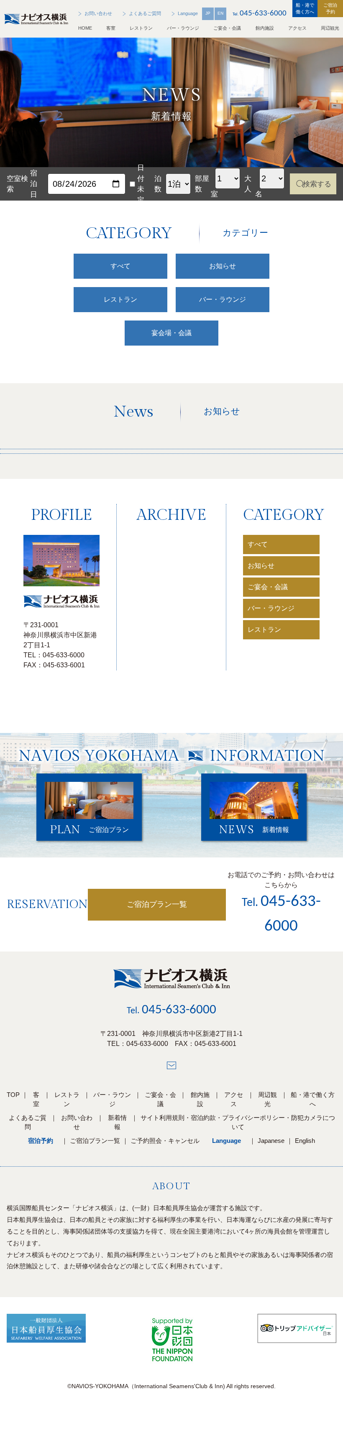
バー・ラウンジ (183, 28)
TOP (13, 1094)
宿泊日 (33, 183)
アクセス (297, 28)
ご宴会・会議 (227, 28)
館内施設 (265, 28)
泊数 (157, 184)
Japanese (271, 1140)
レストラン (141, 28)
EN (220, 13)
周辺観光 (330, 28)
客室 (110, 28)
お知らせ (261, 565)
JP (207, 13)
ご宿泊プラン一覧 (157, 904)
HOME (85, 28)
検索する (317, 184)
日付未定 (140, 184)
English (305, 1140)
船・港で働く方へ (305, 8)
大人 (247, 184)
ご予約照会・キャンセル (165, 1140)
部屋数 (202, 184)
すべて (258, 544)
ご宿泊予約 (330, 8)
